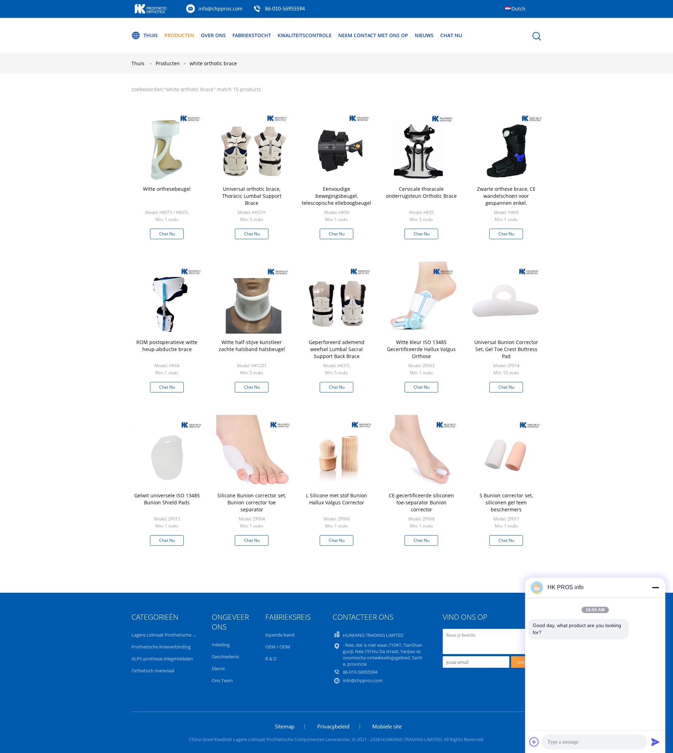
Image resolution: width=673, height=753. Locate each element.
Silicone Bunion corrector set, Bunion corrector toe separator (251, 502)
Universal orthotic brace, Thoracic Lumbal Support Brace (251, 196)
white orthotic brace (213, 63)
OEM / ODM (277, 647)
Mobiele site (387, 726)
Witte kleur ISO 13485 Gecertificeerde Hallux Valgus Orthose (421, 349)
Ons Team (222, 680)
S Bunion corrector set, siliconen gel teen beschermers (506, 502)
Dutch (518, 8)
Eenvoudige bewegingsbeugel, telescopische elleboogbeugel (336, 196)
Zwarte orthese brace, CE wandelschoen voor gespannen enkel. (506, 196)
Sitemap (284, 726)
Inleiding (221, 644)
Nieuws (424, 35)
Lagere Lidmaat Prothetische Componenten (177, 635)
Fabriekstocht (251, 35)
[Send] (655, 741)
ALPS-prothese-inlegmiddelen (162, 658)
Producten (179, 35)
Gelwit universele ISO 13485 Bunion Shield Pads (167, 499)
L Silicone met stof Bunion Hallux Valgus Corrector (336, 499)
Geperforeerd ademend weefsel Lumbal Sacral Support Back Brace (337, 349)
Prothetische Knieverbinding (161, 647)
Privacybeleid (333, 726)
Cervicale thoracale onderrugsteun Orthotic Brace (421, 192)
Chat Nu (451, 35)
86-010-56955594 (285, 9)
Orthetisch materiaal (152, 670)
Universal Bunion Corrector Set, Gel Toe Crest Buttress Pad (506, 349)
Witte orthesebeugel (167, 189)
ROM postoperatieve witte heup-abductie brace (166, 345)
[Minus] (655, 587)
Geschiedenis (225, 656)
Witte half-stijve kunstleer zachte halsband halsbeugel (252, 345)
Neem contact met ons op (373, 35)
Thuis (150, 35)
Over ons (213, 35)
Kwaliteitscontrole (305, 35)
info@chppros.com (220, 8)
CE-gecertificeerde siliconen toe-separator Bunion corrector (421, 502)
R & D (271, 658)
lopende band (279, 635)
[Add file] (534, 741)
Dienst (218, 668)
